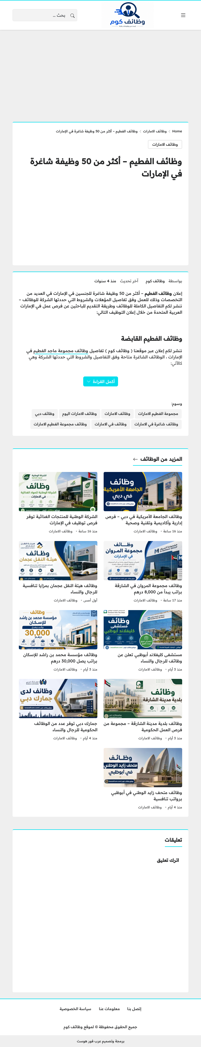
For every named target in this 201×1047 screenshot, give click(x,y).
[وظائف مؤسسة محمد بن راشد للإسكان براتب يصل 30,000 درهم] (58, 641)
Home (177, 131)
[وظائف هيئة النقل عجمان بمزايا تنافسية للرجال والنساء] (58, 572)
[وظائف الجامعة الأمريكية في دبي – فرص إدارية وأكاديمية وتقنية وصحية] (143, 503)
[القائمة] (183, 15)
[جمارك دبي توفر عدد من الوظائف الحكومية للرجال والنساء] (58, 710)
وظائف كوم (155, 281)
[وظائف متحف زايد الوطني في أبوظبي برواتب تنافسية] (143, 779)
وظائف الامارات (155, 131)
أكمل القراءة (104, 381)
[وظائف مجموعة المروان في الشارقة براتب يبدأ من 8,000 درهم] (143, 572)
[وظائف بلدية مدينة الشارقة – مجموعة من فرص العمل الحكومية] (143, 710)
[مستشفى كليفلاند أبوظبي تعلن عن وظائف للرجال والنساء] (143, 641)
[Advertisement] (100, 72)
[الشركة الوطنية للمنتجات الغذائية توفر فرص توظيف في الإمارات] (58, 503)
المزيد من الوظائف (161, 459)
